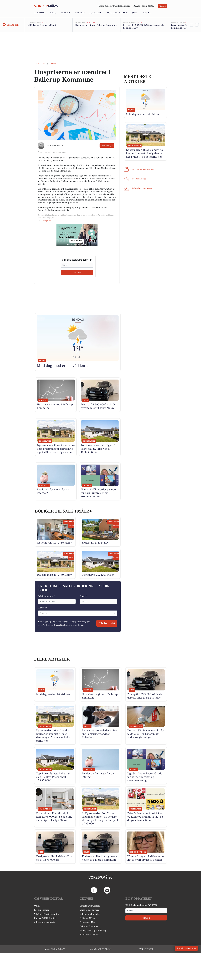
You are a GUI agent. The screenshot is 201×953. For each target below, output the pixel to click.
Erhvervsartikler (87, 922)
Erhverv (66, 12)
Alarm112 (39, 12)
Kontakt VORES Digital (45, 918)
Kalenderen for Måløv (90, 914)
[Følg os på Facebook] (94, 890)
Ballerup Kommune (89, 926)
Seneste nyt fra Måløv (90, 905)
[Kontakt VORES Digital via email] (107, 890)
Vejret (147, 12)
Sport (135, 12)
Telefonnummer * (46, 596)
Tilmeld (162, 6)
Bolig (53, 12)
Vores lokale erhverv (89, 910)
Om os (37, 905)
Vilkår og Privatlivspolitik (46, 914)
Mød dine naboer (117, 12)
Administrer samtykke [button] (44, 922)
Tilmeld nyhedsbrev (186, 948)
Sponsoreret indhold (89, 934)
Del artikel (105, 145)
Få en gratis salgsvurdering (93, 930)
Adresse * (42, 607)
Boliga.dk (47, 220)
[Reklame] (76, 235)
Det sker (80, 12)
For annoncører (41, 910)
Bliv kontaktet (107, 623)
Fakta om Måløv (87, 918)
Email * (83, 596)
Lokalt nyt (96, 12)
